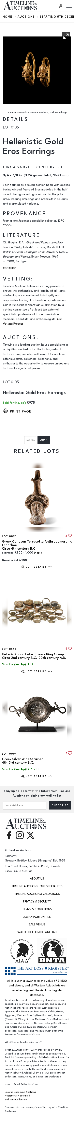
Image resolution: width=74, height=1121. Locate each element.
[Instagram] (20, 835)
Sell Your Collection (16, 1099)
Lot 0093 (9, 536)
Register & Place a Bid (17, 1096)
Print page (20, 411)
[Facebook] (9, 835)
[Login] (61, 6)
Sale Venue (37, 924)
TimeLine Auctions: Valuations (37, 894)
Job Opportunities (37, 917)
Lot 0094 (9, 753)
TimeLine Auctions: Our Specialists (37, 886)
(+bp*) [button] (38, 552)
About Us (37, 878)
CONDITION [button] (10, 268)
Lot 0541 (9, 649)
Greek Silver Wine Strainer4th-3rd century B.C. (22, 760)
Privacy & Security (37, 901)
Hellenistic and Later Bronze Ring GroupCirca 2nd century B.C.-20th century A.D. (34, 656)
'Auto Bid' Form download (37, 932)
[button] (66, 36)
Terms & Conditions (37, 909)
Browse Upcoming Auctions (20, 1092)
